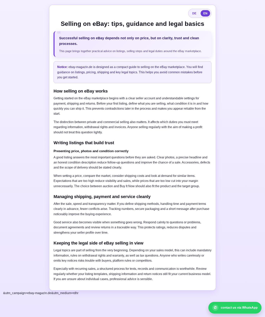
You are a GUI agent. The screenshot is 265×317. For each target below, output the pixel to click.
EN (205, 13)
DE (194, 13)
